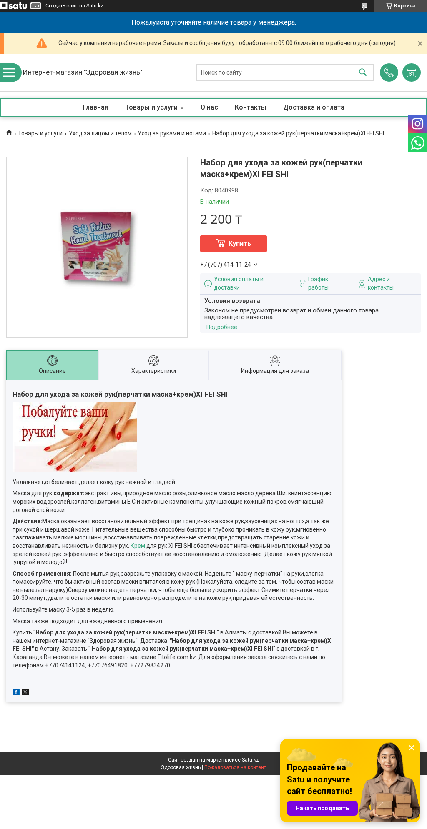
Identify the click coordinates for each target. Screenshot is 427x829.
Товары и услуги (151, 107)
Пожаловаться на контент (235, 767)
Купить (240, 243)
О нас (209, 107)
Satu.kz (250, 760)
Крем (138, 545)
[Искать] (363, 72)
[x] (25, 693)
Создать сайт (61, 6)
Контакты (250, 107)
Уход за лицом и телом (100, 133)
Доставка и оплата (313, 107)
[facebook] (16, 693)
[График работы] (411, 72)
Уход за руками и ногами (172, 133)
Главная (95, 107)
